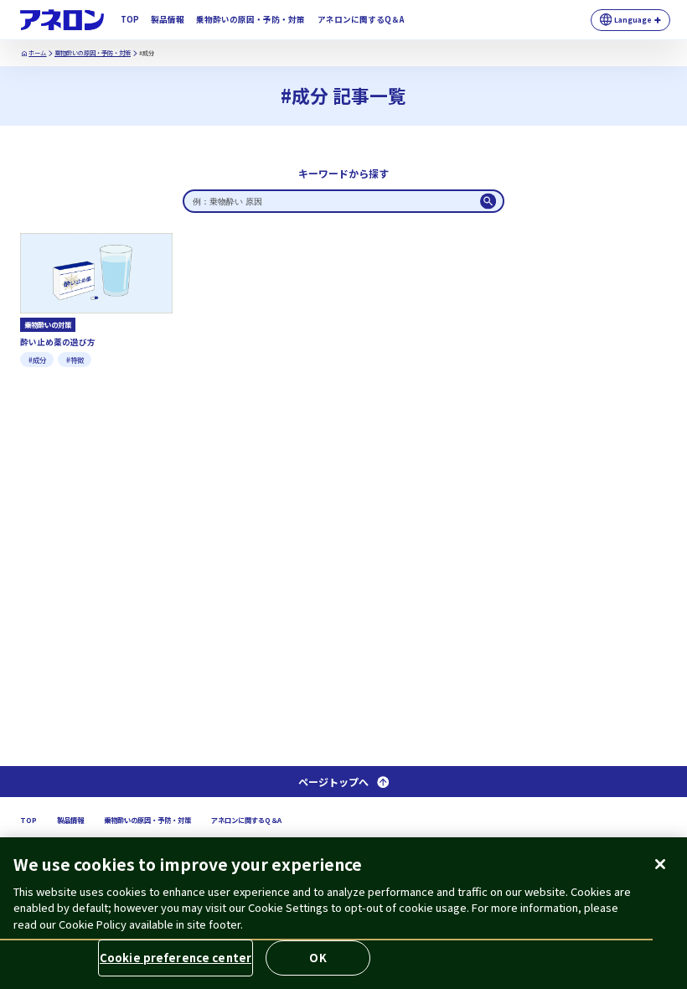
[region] (343, 913)
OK (317, 958)
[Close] (660, 864)
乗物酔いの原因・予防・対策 (92, 53)
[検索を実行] (488, 201)
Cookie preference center (175, 958)
